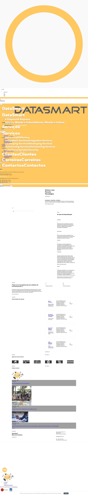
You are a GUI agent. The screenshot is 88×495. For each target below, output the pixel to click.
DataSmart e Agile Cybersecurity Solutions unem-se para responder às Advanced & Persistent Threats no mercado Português (35, 426)
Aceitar (66, 493)
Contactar (14, 437)
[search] (11, 186)
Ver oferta (71, 303)
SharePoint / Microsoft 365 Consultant (51, 315)
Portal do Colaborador (6, 129)
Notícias (13, 385)
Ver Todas (47, 351)
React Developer (50, 302)
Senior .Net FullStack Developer (50, 328)
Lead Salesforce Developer (50, 342)
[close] (1, 131)
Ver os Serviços (15, 294)
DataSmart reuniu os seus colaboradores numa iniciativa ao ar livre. (24, 409)
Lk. (4, 95)
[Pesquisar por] (5, 186)
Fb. (4, 93)
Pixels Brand (15, 486)
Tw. (4, 94)
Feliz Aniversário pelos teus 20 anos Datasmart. (21, 383)
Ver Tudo (47, 354)
